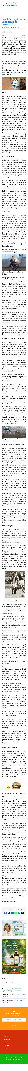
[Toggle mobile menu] (25, 2)
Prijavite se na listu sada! (14, 1019)
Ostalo (17, 27)
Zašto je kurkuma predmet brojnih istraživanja (12, 990)
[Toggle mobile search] (21, 2)
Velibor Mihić (6, 27)
